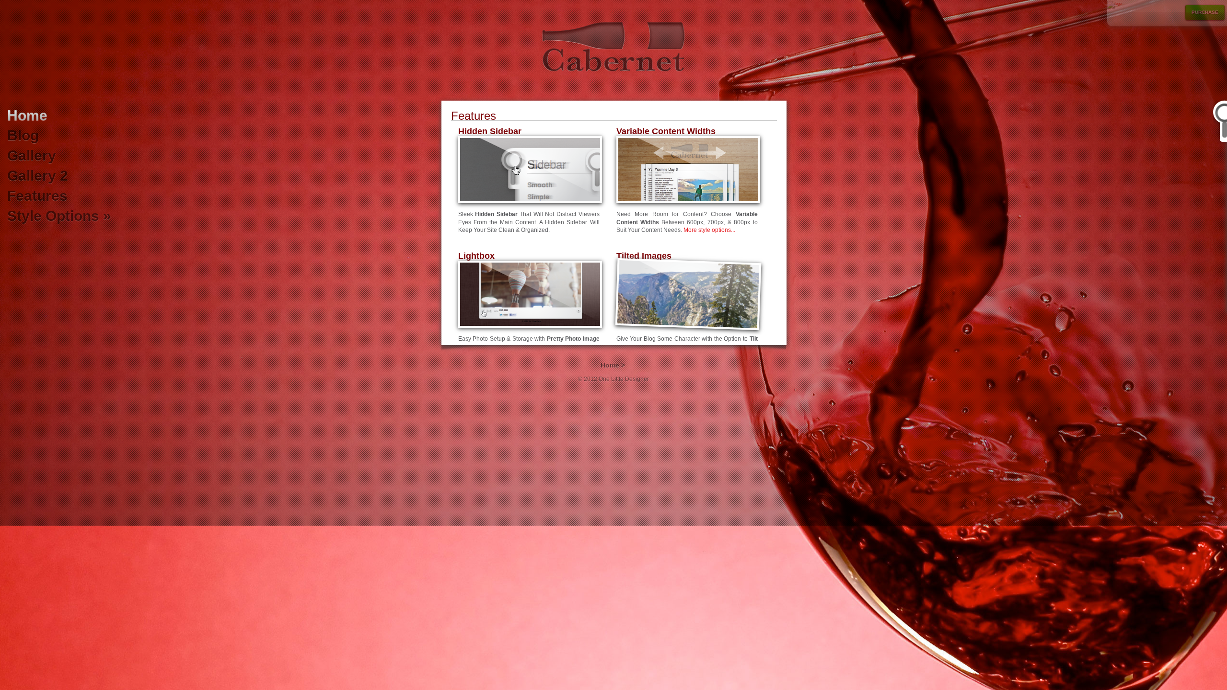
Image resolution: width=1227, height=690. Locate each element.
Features (37, 196)
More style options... (709, 230)
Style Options (59, 216)
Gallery (31, 155)
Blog (23, 135)
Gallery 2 (37, 176)
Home (27, 115)
